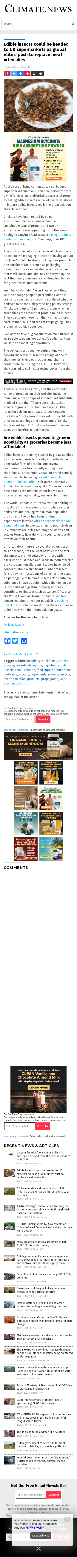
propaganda (49, 679)
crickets (21, 665)
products (33, 679)
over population (15, 679)
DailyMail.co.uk (14, 625)
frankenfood (63, 670)
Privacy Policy (35, 1527)
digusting (50, 665)
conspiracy (33, 661)
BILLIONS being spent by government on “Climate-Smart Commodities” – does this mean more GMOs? (45, 1227)
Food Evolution (25, 670)
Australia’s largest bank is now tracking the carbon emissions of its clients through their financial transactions (43, 1210)
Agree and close (40, 1535)
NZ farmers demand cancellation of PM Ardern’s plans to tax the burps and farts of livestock (43, 1192)
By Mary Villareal (38, 1267)
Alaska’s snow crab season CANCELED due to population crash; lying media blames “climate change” (45, 1321)
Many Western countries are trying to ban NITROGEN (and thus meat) (42, 1243)
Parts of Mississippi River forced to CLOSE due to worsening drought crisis (44, 1387)
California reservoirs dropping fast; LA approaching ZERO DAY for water (39, 1401)
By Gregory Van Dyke (40, 1296)
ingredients (38, 674)
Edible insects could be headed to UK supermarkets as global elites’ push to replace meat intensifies (40, 1174)
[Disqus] (38, 920)
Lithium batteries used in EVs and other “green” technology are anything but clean (42, 1304)
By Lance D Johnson (40, 1360)
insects (65, 674)
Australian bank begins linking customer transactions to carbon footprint (41, 1290)
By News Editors (37, 1436)
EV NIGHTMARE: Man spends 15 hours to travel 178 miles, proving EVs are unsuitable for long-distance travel (45, 1418)
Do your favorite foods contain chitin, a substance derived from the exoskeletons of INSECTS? (43, 1156)
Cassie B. (25, 66)
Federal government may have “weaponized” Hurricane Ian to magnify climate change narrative (43, 1461)
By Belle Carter (37, 1199)
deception (35, 665)
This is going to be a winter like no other (41, 1432)
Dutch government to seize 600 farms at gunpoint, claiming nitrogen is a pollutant (41, 1445)
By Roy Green (36, 1468)
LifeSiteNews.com (16, 632)
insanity (53, 674)
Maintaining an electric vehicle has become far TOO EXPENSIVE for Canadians (44, 1337)
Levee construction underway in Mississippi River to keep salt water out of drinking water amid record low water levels (44, 1371)
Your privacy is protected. (16, 730)
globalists (10, 674)
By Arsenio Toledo (38, 1217)
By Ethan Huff (36, 1163)
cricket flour (50, 661)
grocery (24, 674)
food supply (45, 670)
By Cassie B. (35, 1181)
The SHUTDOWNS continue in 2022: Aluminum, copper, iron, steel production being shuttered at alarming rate (45, 1353)
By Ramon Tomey (38, 1281)
